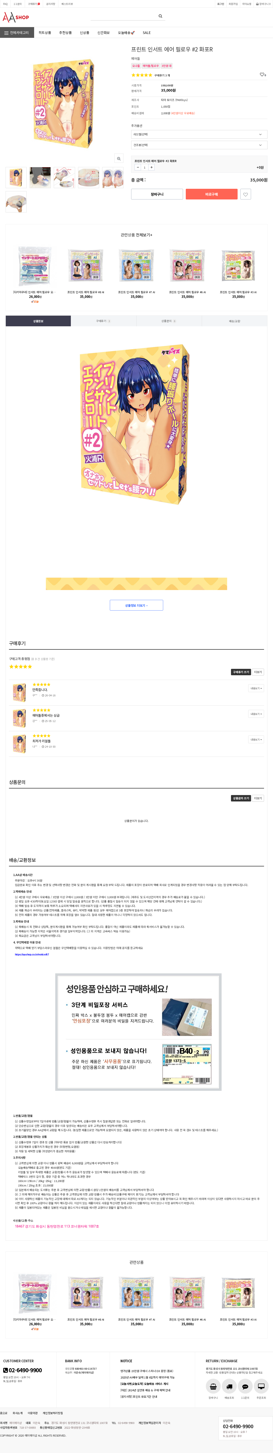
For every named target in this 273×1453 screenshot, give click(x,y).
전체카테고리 (19, 32)
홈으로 (3, 1413)
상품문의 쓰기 (241, 798)
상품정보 (38, 321)
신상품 (84, 32)
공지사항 (50, 4)
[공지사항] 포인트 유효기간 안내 (139, 1396)
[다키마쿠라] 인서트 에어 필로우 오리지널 (37, 292)
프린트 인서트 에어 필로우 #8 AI (85, 292)
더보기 (258, 672)
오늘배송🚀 (126, 32)
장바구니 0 (265, 4)
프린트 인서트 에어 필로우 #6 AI (187, 292)
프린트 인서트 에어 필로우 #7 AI (136, 292)
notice (126, 1361)
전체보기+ (144, 234)
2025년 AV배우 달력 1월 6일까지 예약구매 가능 (147, 1377)
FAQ (5, 4)
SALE (146, 32)
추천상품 (65, 32)
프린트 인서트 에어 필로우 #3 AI (238, 292)
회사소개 (18, 1413)
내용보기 (255, 688)
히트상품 (45, 32)
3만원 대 (166, 66)
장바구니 (157, 194)
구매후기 (33, 4)
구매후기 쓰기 (241, 672)
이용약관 (33, 1413)
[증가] (151, 167)
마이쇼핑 (246, 4)
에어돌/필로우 (151, 66)
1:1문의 (18, 4)
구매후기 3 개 (162, 75)
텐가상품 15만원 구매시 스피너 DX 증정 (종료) (147, 1371)
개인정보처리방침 (53, 1413)
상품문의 (168, 321)
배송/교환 (234, 321)
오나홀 (136, 66)
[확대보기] (118, 158)
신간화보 (103, 32)
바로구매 (211, 194)
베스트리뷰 (67, 4)
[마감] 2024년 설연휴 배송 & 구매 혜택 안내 (145, 1390)
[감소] (138, 167)
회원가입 (233, 4)
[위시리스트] (245, 194)
